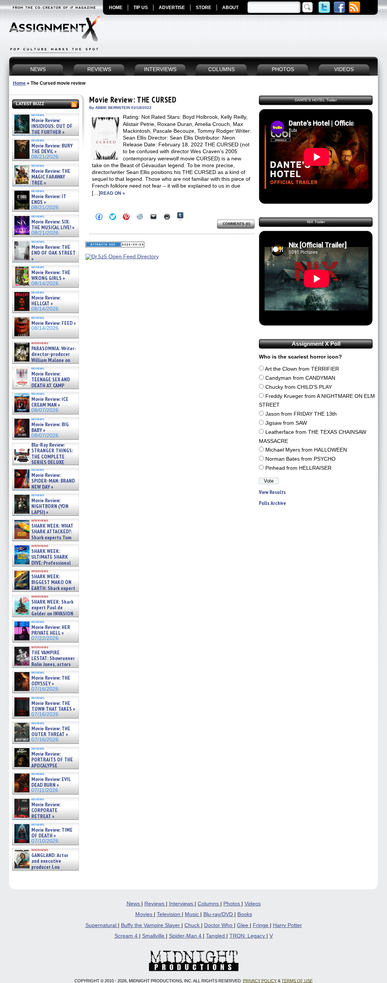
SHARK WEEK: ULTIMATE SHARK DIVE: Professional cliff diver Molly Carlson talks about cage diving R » (44, 563)
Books (244, 914)
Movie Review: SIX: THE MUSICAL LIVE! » (52, 225)
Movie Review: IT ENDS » (48, 199)
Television (169, 914)
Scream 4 (127, 936)
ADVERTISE (172, 7)
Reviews (155, 904)
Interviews (182, 904)
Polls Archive (272, 503)
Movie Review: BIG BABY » (50, 427)
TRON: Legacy (247, 936)
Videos (253, 904)
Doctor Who (219, 925)
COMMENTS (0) (236, 224)
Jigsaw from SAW (286, 423)
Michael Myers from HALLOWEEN (306, 450)
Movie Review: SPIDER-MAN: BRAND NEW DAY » (53, 481)
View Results (272, 492)
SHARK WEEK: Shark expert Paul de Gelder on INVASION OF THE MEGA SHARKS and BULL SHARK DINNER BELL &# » (44, 616)
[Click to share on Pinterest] (126, 216)
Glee (243, 925)
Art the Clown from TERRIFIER (302, 369)
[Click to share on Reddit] (139, 216)
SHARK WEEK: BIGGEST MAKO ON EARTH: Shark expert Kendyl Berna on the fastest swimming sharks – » (44, 588)
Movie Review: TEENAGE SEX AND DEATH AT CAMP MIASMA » (41, 382)
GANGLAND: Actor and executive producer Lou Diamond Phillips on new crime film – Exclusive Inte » (45, 867)
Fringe (261, 925)
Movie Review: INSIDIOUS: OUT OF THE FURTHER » (52, 126)
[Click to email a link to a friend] (153, 216)
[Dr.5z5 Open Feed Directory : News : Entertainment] (122, 256)
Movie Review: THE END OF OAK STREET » (53, 253)
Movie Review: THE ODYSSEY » (50, 681)
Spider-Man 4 (186, 936)
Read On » (112, 193)
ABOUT (230, 7)
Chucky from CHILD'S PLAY (298, 387)
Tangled (216, 936)
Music (192, 914)
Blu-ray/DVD (218, 914)
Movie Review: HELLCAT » (45, 301)
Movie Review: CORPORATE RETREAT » (45, 810)
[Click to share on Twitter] (112, 216)
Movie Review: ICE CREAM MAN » (49, 402)
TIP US (140, 7)
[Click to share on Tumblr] (180, 216)
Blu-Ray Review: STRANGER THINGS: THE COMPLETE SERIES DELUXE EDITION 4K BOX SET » (43, 456)
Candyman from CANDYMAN (300, 378)
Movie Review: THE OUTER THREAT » (50, 732)
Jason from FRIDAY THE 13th (301, 414)
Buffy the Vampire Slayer (151, 925)
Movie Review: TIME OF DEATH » (52, 833)
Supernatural (101, 925)
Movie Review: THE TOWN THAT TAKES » (53, 706)
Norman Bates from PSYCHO (300, 459)
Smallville (154, 936)
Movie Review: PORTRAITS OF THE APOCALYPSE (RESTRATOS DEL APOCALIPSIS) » (43, 765)
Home (19, 83)
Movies (144, 914)
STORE (203, 7)
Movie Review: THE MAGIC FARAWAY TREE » (50, 177)
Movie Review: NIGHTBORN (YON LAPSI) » (49, 506)
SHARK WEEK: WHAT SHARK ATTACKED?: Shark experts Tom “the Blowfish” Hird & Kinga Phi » (43, 537)
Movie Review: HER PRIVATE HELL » (50, 630)
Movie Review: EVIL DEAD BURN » (51, 782)
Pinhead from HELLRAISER (298, 468)
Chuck (192, 925)
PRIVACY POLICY (260, 980)
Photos (232, 904)
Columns (209, 904)
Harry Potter (287, 925)
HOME (115, 7)
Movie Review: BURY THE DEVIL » (52, 149)
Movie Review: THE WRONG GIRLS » (50, 275)
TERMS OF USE (297, 980)
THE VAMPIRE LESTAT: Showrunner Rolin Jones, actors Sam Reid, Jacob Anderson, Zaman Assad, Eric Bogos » (44, 664)
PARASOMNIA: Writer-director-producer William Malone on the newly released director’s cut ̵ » (44, 360)
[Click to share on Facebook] (99, 216)
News (134, 904)
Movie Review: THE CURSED (132, 100)
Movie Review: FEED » (53, 323)
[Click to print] (167, 216)
